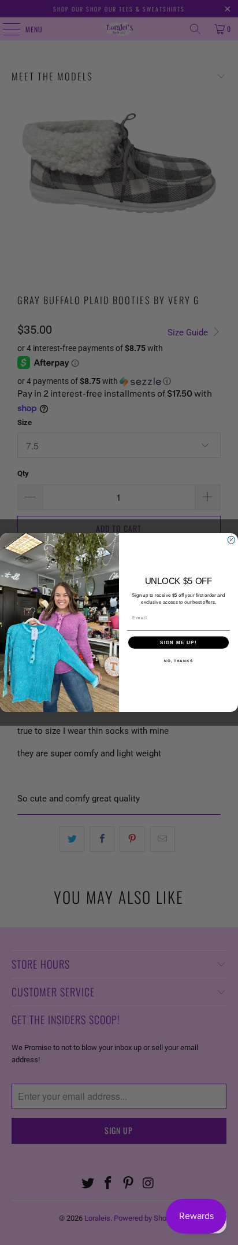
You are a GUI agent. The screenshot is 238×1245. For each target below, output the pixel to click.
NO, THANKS (178, 661)
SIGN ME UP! (178, 642)
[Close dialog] (231, 540)
